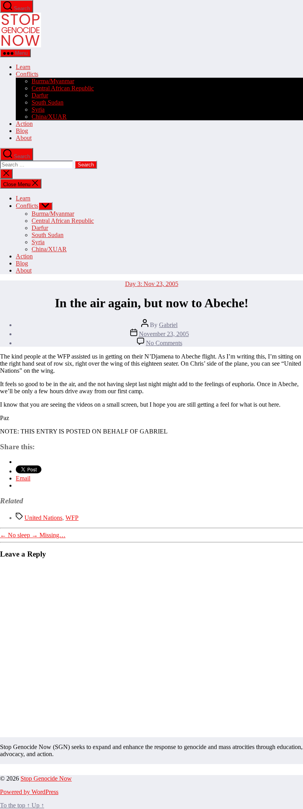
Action (24, 123)
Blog (22, 130)
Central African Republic (63, 88)
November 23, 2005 (164, 334)
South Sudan (48, 102)
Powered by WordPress (29, 791)
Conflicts (27, 74)
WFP (72, 517)
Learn (23, 67)
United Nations (43, 517)
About (24, 138)
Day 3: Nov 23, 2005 (151, 283)
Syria (38, 109)
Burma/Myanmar (53, 81)
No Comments (164, 343)
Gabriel (168, 324)
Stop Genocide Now (46, 778)
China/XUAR (49, 116)
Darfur (40, 95)
